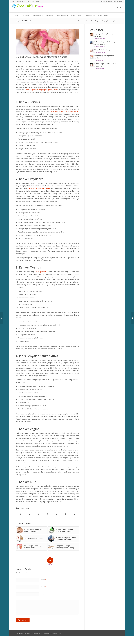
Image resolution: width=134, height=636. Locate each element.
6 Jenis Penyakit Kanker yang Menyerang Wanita (41, 56)
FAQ (28, 1)
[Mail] (120, 7)
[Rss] (117, 7)
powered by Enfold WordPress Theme (42, 633)
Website (43, 594)
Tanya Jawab (35, 1)
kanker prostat (40, 272)
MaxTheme (58, 633)
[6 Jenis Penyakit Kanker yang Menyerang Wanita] (47, 41)
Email (43, 587)
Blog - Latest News (23, 21)
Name (43, 580)
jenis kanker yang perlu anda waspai (65, 111)
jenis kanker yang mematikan (39, 188)
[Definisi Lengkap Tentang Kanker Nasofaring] (132, 318)
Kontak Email (21, 1)
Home (88, 21)
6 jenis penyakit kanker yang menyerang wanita (41, 90)
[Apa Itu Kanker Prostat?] (1, 318)
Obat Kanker (27, 633)
